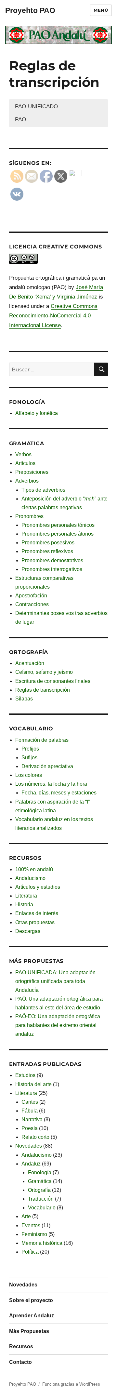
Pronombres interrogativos (51, 569)
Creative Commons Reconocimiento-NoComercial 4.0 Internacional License (53, 315)
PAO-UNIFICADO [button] (36, 106)
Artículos (25, 463)
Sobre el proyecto (31, 1300)
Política (30, 1252)
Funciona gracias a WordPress (71, 1384)
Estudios (25, 1075)
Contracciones (32, 604)
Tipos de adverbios (43, 490)
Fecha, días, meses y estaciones (59, 792)
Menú (101, 10)
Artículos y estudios (37, 887)
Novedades (28, 1146)
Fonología (39, 1172)
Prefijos (30, 749)
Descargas (27, 931)
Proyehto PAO (30, 10)
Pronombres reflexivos (47, 551)
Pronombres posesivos (47, 542)
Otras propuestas (35, 922)
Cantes (29, 1102)
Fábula (29, 1110)
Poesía (29, 1128)
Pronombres (29, 516)
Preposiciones (31, 472)
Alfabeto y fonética (36, 413)
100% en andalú (34, 869)
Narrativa (32, 1119)
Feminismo (34, 1234)
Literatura (26, 896)
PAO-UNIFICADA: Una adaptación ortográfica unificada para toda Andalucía (55, 981)
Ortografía (39, 1190)
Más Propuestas (29, 1331)
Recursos (21, 1346)
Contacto (20, 1362)
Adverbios (27, 481)
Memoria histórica (41, 1243)
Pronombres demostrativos (52, 560)
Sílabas (24, 698)
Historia (24, 904)
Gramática (40, 1181)
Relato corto (35, 1137)
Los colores (28, 775)
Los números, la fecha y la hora (51, 784)
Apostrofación (31, 595)
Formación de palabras (42, 740)
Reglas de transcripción (42, 690)
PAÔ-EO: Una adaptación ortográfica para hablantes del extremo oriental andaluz (57, 1025)
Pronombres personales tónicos (58, 525)
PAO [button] (20, 119)
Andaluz (31, 1163)
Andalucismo (30, 878)
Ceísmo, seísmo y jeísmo (44, 672)
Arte (26, 1216)
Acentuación (29, 663)
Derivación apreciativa (47, 766)
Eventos (30, 1225)
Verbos (23, 454)
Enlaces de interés (36, 913)
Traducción (41, 1199)
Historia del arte (33, 1084)
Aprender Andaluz (31, 1315)
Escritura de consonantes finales (52, 681)
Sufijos (29, 757)
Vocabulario (42, 1207)
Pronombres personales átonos (57, 534)
